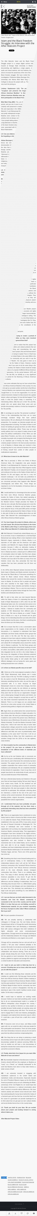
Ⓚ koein (24, 1208)
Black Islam (22, 1184)
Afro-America (12, 1189)
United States (12, 1177)
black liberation (13, 1184)
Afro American (21, 1189)
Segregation (21, 1177)
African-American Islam (15, 1191)
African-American (28, 1191)
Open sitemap (18, 1204)
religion (28, 1177)
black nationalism (28, 1182)
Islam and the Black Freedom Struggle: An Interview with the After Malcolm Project (17, 43)
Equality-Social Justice (26, 1180)
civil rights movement (15, 1182)
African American (13, 1194)
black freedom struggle (15, 1187)
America (26, 1187)
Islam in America (13, 1180)
